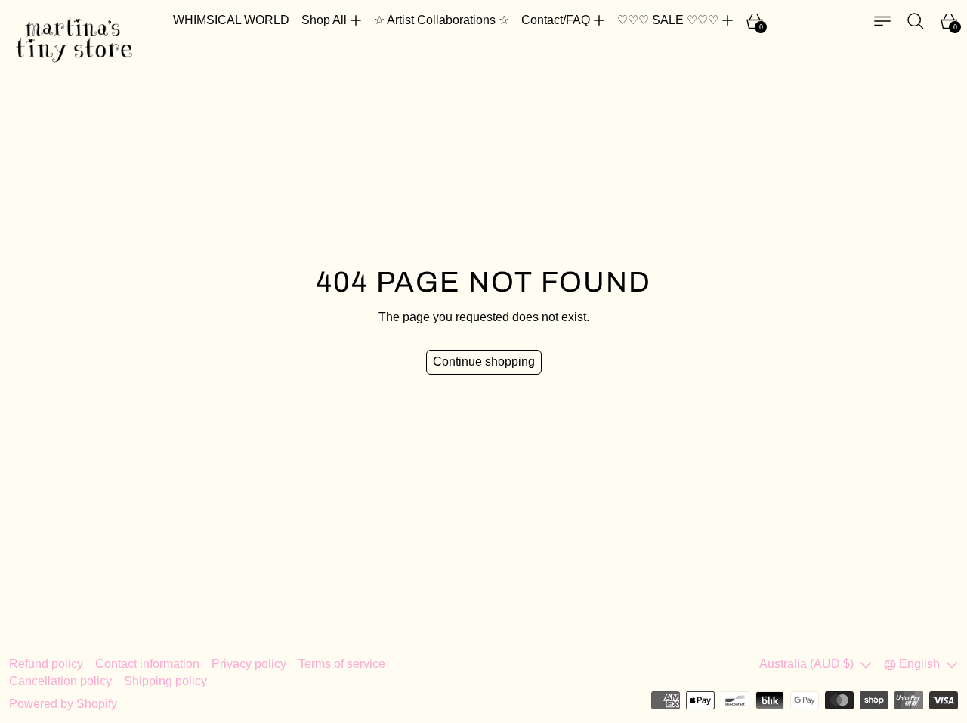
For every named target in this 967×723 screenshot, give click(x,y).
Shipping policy (165, 681)
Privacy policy (249, 663)
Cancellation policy (60, 681)
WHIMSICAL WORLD (231, 20)
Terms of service (341, 663)
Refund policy (46, 663)
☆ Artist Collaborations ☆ (441, 20)
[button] (916, 21)
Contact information (147, 663)
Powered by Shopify (63, 703)
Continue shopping (484, 361)
